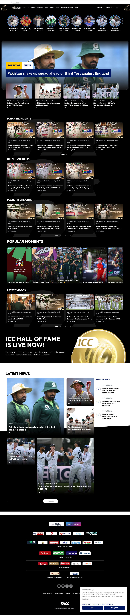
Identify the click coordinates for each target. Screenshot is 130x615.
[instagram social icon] (67, 586)
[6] (70, 235)
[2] (66, 154)
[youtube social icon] (63, 586)
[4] (65, 235)
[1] (63, 154)
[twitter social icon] (71, 586)
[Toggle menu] (117, 7)
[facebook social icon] (59, 586)
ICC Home (17, 2)
